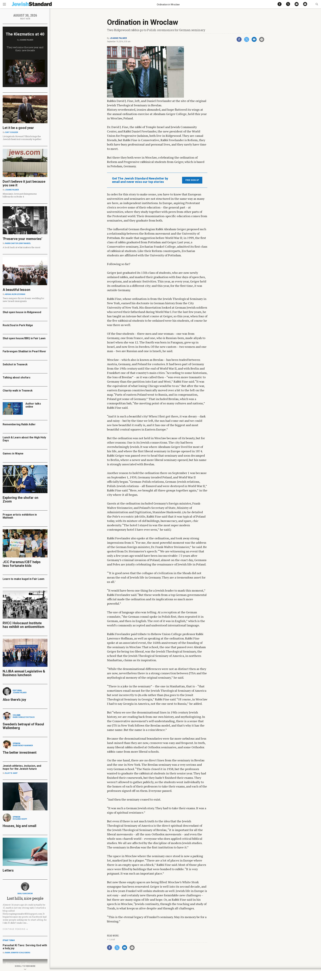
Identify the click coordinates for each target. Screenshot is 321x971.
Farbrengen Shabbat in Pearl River (24, 351)
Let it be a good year (18, 128)
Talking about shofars (16, 377)
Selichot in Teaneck (15, 364)
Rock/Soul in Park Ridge (18, 325)
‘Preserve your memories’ (22, 239)
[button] (316, 4)
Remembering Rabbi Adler (19, 424)
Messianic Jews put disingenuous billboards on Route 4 (20, 195)
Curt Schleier (11, 132)
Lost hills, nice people (25, 898)
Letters (8, 870)
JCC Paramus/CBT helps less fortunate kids (22, 564)
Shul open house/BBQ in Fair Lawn (24, 338)
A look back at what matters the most (21, 247)
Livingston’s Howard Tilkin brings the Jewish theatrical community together (22, 138)
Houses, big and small (19, 826)
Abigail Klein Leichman (15, 294)
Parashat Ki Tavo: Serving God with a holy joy (25, 947)
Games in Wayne (13, 453)
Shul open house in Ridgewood (22, 312)
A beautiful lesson (16, 290)
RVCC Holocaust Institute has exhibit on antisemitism (23, 625)
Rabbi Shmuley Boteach (24, 717)
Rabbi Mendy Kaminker (23, 745)
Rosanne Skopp (20, 819)
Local (112, 939)
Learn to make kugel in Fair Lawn (23, 579)
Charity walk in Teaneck (18, 390)
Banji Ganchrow (25, 893)
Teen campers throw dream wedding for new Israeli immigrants (23, 300)
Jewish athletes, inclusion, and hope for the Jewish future (22, 767)
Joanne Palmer (118, 38)
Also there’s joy (14, 700)
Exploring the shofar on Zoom (20, 499)
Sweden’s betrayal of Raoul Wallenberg (23, 726)
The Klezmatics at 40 (25, 34)
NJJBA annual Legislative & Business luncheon (24, 673)
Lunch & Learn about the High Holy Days (24, 439)
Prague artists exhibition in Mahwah (20, 516)
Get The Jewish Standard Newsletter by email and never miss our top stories (140, 180)
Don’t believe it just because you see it (24, 183)
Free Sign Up (192, 180)
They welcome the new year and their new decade (25, 49)
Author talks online (33, 405)
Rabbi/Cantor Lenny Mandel (18, 243)
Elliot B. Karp (11, 773)
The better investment (20, 752)
